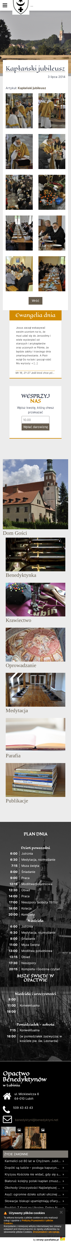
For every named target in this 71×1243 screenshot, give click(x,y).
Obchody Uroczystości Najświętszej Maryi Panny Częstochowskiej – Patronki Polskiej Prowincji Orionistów (33, 1188)
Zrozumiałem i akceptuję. (46, 1232)
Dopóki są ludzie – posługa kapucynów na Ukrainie (33, 1168)
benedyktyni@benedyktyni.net (36, 1120)
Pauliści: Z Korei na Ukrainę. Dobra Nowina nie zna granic (33, 1207)
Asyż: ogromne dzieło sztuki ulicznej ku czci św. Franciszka (33, 1194)
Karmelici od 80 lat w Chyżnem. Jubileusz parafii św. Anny (33, 1161)
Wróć (35, 301)
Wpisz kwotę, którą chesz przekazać (35, 410)
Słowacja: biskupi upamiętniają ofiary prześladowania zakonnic (33, 1201)
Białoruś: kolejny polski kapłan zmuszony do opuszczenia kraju (33, 1181)
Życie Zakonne (16, 1154)
